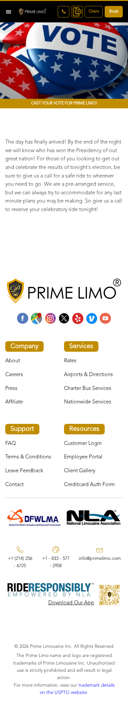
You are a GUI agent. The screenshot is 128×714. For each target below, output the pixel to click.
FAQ (10, 443)
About (12, 361)
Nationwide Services (87, 402)
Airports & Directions (88, 374)
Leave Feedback (24, 471)
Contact (14, 484)
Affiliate (14, 402)
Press (11, 388)
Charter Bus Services (87, 388)
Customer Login (83, 443)
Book (113, 12)
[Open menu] (8, 12)
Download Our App (71, 603)
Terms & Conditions (28, 457)
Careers (14, 374)
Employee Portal (83, 457)
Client (94, 12)
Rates (70, 361)
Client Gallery (79, 471)
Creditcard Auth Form (89, 484)
